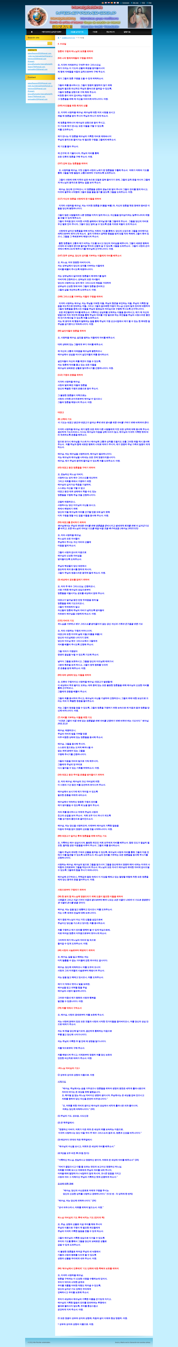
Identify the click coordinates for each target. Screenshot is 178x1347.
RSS (143, 3)
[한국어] (118, 3)
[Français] (115, 3)
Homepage (125, 3)
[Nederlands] (109, 3)
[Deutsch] (103, 3)
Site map (135, 3)
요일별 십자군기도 (68, 37)
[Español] (112, 3)
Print (150, 3)
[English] (106, 3)
